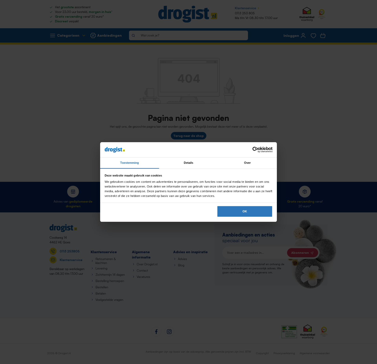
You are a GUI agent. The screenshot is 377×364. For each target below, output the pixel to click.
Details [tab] (188, 162)
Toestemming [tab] (129, 162)
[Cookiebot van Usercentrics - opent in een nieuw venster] (255, 150)
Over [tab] (247, 162)
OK (244, 211)
